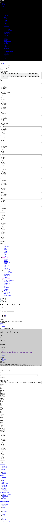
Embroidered (4, 147)
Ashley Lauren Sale (4, 486)
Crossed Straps (5, 129)
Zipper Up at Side (5, 133)
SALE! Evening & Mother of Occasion (9, 280)
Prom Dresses (4, 93)
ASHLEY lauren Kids (6, 289)
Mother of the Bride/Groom (6, 92)
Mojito (4, 435)
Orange (4, 232)
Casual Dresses (5, 86)
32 (30, 382)
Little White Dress (5, 103)
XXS (27, 76)
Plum (3, 450)
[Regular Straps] (2, 429)
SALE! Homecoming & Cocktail (8, 272)
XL (23, 383)
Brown (4, 236)
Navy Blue (4, 223)
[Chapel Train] (2, 415)
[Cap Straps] (2, 428)
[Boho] (2, 392)
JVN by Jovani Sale (4, 488)
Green (3, 217)
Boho (3, 100)
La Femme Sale (6, 268)
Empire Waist (4, 195)
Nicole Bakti (5, 284)
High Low (4, 120)
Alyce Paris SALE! (6, 264)
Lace (3, 150)
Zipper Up (4, 132)
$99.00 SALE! (4, 480)
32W (23, 76)
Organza (4, 161)
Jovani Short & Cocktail (7, 276)
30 (28, 382)
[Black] (2, 315)
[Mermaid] (2, 422)
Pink (3, 227)
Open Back (4, 121)
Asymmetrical (4, 170)
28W (15, 76)
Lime (3, 218)
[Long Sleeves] (2, 426)
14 (30, 73)
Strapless (4, 189)
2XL (25, 383)
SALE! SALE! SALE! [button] (3, 478)
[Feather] (1, 411)
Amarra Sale (5, 263)
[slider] (37, 375)
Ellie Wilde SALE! (6, 265)
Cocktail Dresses (5, 87)
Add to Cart (2, 319)
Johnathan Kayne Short (5, 498)
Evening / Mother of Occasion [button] (4, 501)
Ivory (3, 234)
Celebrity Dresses (5, 117)
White (3, 459)
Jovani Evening (4, 505)
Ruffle (3, 151)
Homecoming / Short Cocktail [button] (4, 492)
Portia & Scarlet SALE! (7, 269)
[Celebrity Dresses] (2, 396)
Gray (3, 238)
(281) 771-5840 (2, 0)
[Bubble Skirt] (2, 395)
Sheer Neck (4, 188)
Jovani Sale (5, 266)
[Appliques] (2, 406)
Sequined (4, 163)
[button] (4, 14)
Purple (4, 224)
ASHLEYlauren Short (6, 273)
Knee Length (4, 173)
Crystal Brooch (5, 146)
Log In (3, 6)
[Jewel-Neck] (2, 419)
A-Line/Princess (5, 194)
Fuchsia (4, 229)
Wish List (3, 3)
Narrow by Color (4, 213)
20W (39, 382)
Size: (1, 310)
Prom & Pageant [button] (2, 464)
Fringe (3, 149)
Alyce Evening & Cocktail (7, 292)
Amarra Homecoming (5, 495)
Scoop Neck (4, 187)
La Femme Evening (6, 282)
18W (36, 382)
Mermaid (4, 196)
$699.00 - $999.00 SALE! (7, 262)
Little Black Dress (5, 102)
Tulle (3, 165)
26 (25, 382)
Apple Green (4, 436)
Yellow (4, 215)
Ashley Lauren (5, 249)
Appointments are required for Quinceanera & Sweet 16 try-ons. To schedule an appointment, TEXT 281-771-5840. (17, 352)
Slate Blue (4, 441)
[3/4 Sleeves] (2, 425)
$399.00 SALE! (6, 261)
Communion (4, 88)
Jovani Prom (5, 252)
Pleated (4, 122)
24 (23, 382)
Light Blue (4, 440)
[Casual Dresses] (3, 389)
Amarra (5, 248)
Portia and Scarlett (6, 254)
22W (3, 76)
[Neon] (1, 404)
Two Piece (4, 113)
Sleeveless (4, 204)
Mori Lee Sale (4, 489)
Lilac (3, 225)
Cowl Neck (4, 180)
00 (6, 73)
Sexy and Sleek (5, 107)
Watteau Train (4, 176)
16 (33, 73)
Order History (4, 359)
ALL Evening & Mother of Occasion (8, 279)
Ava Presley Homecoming (7, 275)
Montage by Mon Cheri (7, 283)
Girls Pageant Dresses (5, 90)
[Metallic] (1, 403)
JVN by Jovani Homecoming (7, 295)
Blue (3, 222)
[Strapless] (2, 430)
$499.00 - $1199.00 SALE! (5, 483)
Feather (4, 148)
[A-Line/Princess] (2, 421)
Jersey (3, 159)
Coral (3, 233)
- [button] (2, 245)
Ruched (4, 124)
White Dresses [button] (2, 475)
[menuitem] (22, 3)
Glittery (4, 137)
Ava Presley (5, 250)
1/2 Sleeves (4, 200)
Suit (3, 110)
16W (34, 382)
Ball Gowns (4, 99)
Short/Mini (4, 174)
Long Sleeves (4, 202)
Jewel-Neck (4, 182)
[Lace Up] (2, 400)
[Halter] (2, 418)
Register (3, 5)
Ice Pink (4, 226)
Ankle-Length (4, 169)
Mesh (3, 160)
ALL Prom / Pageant (6, 246)
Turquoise (4, 220)
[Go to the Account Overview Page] (0, 2)
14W (32, 382)
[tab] (22, 249)
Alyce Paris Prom (6, 247)
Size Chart (1, 323)
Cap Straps (4, 208)
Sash (3, 152)
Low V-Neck (4, 183)
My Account (3, 4)
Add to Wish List (3, 322)
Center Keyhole (5, 118)
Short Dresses (4, 109)
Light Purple (4, 445)
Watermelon (4, 449)
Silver (3, 458)
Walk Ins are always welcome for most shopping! (8, 351)
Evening (4, 89)
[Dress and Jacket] (2, 393)
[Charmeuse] (1, 410)
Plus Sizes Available (5, 123)
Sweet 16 (4, 95)
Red (3, 231)
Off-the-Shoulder (5, 184)
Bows (3, 145)
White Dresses (5, 256)
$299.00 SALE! (6, 260)
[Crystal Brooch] (2, 408)
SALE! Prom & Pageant (5, 466)
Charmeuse (4, 156)
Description (3, 326)
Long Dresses (4, 104)
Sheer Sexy (4, 108)
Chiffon (4, 157)
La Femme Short (6, 277)
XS (30, 76)
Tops (3, 111)
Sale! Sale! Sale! (6, 293)
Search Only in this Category (5, 67)
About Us (3, 355)
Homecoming (4, 91)
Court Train (4, 171)
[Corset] (2, 397)
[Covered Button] (2, 399)
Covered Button (5, 128)
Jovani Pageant (4, 472)
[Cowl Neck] (2, 417)
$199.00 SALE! (6, 259)
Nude (3, 454)
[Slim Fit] (2, 423)
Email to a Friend (2, 324)
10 (23, 73)
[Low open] (2, 401)
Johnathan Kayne (6, 251)
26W (11, 76)
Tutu (3, 112)
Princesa (5, 286)
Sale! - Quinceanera (6, 287)
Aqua (3, 219)
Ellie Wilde (3, 469)
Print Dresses (4, 106)
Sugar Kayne (5, 290)
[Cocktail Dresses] (3, 390)
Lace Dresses (4, 101)
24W (7, 76)
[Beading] (2, 407)
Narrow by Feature (4, 82)
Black (3, 237)
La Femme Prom (6, 253)
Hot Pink (4, 228)
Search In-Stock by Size (5, 71)
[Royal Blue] (5, 315)
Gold (3, 235)
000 (3, 73)
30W (19, 76)
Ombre (4, 139)
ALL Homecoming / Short (7, 271)
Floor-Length (4, 172)
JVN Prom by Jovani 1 (7, 294)
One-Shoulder (4, 185)
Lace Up (4, 130)
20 (20, 382)
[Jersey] (1, 412)
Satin (3, 162)
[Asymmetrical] (2, 414)
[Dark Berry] (4, 315)
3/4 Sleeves (4, 201)
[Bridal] (3, 388)
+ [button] (2, 258)
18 (36, 73)
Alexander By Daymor (7, 281)
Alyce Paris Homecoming (7, 274)
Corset (3, 119)
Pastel (3, 140)
